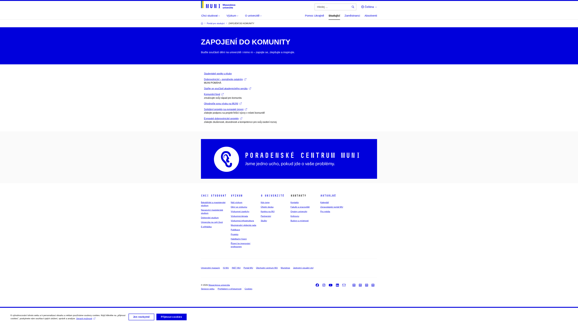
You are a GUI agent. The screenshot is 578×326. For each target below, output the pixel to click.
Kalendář (324, 202)
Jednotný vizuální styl (303, 268)
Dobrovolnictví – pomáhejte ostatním (223, 79)
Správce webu (207, 289)
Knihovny (295, 216)
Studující (334, 15)
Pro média (325, 211)
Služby (264, 220)
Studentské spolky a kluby (218, 73)
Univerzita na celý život (212, 222)
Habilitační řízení (239, 239)
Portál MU (248, 268)
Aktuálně (328, 195)
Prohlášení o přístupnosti (229, 289)
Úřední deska (267, 207)
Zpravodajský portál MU (331, 207)
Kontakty (295, 202)
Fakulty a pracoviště (300, 207)
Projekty (234, 234)
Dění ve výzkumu (239, 207)
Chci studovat (213, 195)
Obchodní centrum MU (267, 268)
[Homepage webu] (218, 4)
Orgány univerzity (299, 211)
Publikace (235, 229)
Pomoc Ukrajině (314, 15)
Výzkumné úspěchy (240, 211)
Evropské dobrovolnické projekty (221, 118)
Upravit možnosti (84, 318)
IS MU (226, 268)
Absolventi (371, 15)
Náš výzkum (236, 202)
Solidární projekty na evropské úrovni (224, 109)
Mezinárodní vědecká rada (243, 225)
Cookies (248, 289)
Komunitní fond (212, 94)
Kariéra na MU (268, 211)
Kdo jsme (265, 202)
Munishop (285, 268)
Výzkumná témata (239, 216)
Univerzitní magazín (210, 268)
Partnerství (266, 216)
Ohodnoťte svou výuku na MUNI (221, 103)
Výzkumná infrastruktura (242, 220)
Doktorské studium (210, 217)
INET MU (236, 268)
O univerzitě (272, 195)
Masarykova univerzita (219, 285)
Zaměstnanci (352, 15)
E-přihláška (206, 226)
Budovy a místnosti (300, 220)
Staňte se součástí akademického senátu (226, 88)
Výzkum (236, 195)
